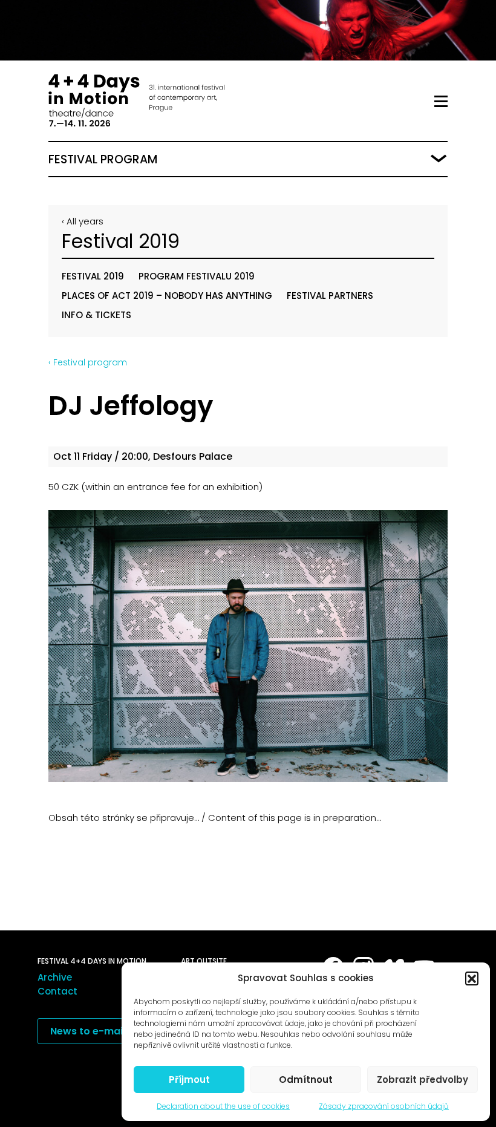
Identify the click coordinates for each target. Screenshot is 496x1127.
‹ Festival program (87, 362)
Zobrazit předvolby (422, 1079)
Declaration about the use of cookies (223, 1106)
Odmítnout (306, 1079)
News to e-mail (87, 1031)
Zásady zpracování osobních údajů (384, 1106)
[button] (472, 978)
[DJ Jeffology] (248, 646)
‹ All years (82, 221)
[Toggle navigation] (441, 101)
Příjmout (189, 1079)
